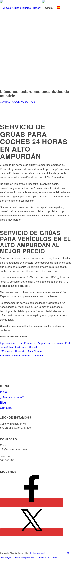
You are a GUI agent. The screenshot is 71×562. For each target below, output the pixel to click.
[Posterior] (62, 48)
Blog (3, 402)
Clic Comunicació (37, 552)
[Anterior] (9, 48)
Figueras (5, 343)
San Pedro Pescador (23, 343)
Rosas (60, 343)
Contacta (6, 408)
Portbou (26, 355)
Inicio (3, 392)
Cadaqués (21, 347)
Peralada (20, 351)
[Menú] (65, 8)
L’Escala (38, 355)
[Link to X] (68, 553)
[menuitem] (65, 8)
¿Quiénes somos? (12, 397)
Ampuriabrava (45, 343)
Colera (16, 355)
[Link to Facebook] (62, 553)
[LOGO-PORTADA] (27, 8)
